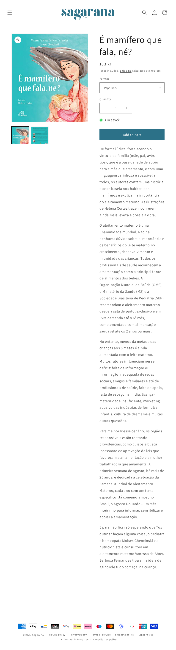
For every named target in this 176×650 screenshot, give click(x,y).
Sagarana (38, 634)
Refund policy (57, 634)
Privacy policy (78, 634)
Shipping (126, 70)
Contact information (76, 639)
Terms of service (100, 634)
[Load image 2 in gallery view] (40, 135)
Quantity (105, 99)
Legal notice (145, 634)
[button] (10, 13)
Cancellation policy (105, 639)
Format (104, 79)
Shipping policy (124, 634)
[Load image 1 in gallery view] (20, 135)
